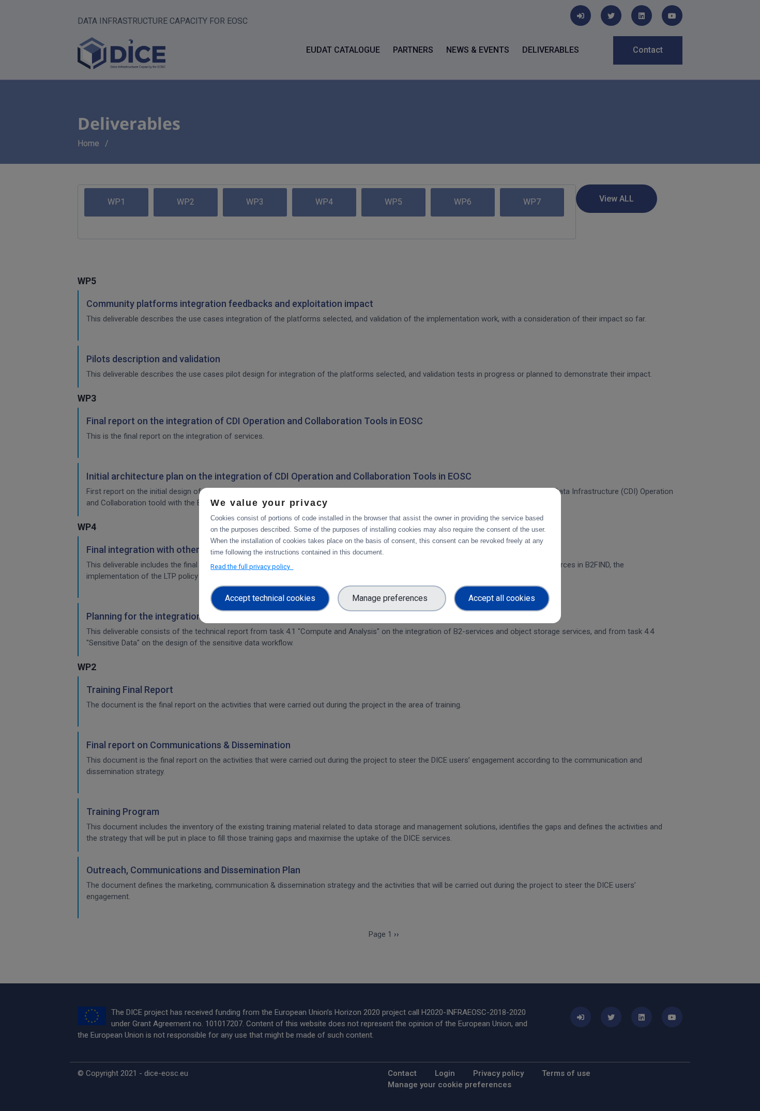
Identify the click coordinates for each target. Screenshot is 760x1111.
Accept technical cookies (270, 598)
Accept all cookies (501, 598)
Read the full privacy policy (251, 566)
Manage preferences (392, 598)
